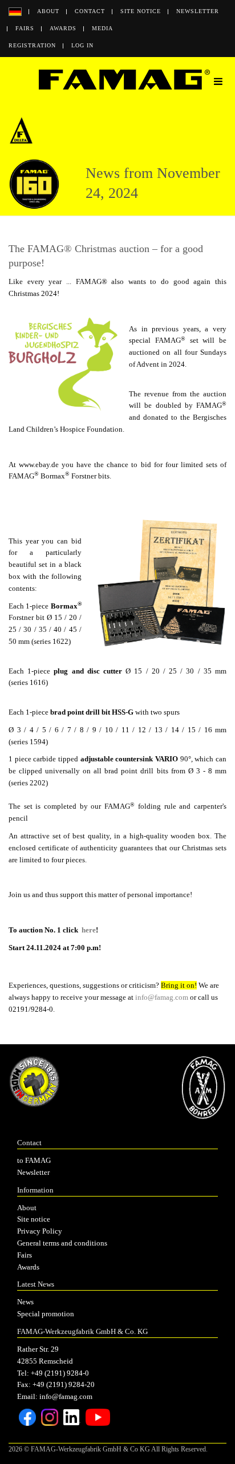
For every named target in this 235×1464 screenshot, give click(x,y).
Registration (32, 45)
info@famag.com (161, 997)
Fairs (24, 28)
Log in (82, 45)
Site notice (140, 11)
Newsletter (197, 11)
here (89, 930)
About (48, 11)
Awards (63, 28)
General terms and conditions (62, 1243)
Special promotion (45, 1313)
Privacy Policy (39, 1231)
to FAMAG (34, 1160)
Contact (90, 11)
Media (102, 28)
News (25, 1301)
